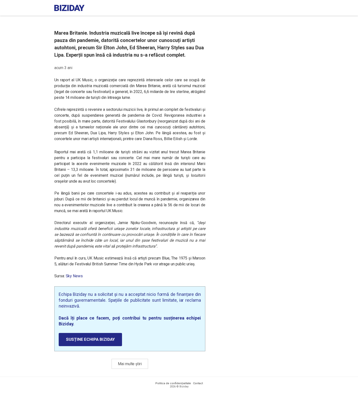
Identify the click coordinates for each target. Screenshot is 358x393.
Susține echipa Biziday (90, 339)
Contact (198, 383)
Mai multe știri (130, 364)
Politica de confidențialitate (173, 383)
